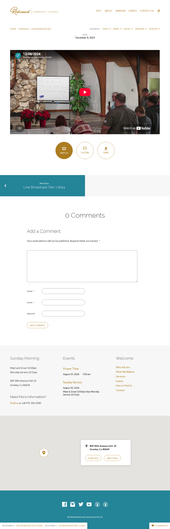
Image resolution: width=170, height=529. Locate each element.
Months (153, 29)
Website (31, 314)
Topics (105, 29)
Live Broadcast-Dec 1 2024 (44, 187)
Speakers (140, 29)
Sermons (121, 11)
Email (31, 302)
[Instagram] (72, 504)
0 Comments (161, 526)
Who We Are (123, 367)
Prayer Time (71, 368)
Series (116, 29)
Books (127, 29)
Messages (24, 29)
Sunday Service (72, 382)
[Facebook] (64, 504)
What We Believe (125, 371)
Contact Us (147, 11)
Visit (98, 11)
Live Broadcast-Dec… (42, 29)
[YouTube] (89, 504)
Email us (14, 403)
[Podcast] (97, 504)
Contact (120, 390)
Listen (85, 152)
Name (31, 291)
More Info (93, 458)
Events (133, 11)
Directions (112, 458)
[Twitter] (81, 504)
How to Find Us (124, 385)
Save (106, 152)
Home (13, 29)
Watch (64, 153)
